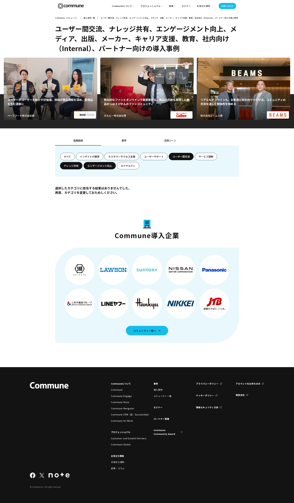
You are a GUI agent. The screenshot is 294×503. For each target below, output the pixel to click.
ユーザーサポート (154, 156)
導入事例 (158, 389)
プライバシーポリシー (207, 383)
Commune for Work (122, 420)
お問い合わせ (227, 6)
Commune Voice (120, 402)
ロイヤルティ (128, 166)
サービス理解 (206, 156)
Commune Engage (121, 396)
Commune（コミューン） (66, 18)
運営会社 (240, 394)
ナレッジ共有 (71, 166)
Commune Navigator (122, 408)
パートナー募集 (161, 418)
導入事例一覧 (89, 18)
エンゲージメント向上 (99, 166)
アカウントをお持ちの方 (248, 383)
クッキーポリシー (205, 395)
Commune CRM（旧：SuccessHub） (125, 414)
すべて (67, 156)
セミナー (186, 5)
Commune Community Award (164, 432)
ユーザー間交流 (181, 156)
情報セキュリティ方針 (207, 407)
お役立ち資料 (117, 462)
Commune (117, 389)
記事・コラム (117, 468)
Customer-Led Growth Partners (125, 438)
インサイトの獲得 (89, 156)
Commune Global (121, 444)
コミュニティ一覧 (163, 396)
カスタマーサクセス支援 (121, 156)
